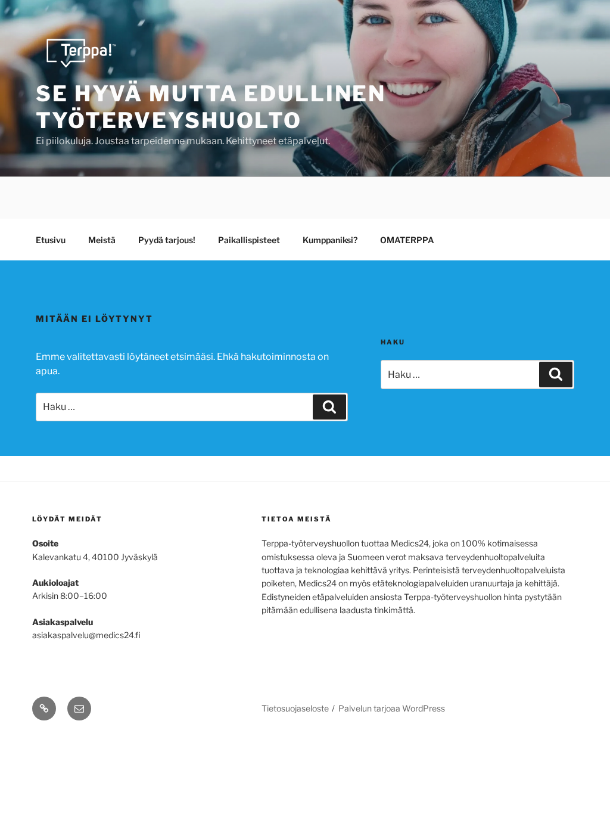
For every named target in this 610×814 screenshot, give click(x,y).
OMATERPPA (407, 240)
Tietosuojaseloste (295, 708)
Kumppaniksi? (330, 240)
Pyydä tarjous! (166, 240)
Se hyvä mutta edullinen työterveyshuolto (211, 106)
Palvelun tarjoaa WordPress (391, 708)
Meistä (102, 240)
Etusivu (51, 240)
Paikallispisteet (249, 240)
